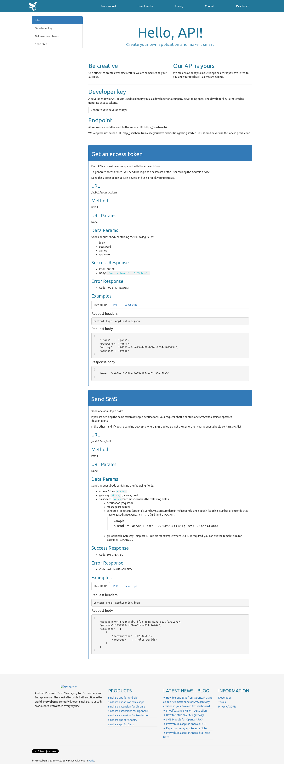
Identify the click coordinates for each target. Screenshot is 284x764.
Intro (38, 20)
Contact (209, 6)
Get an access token (47, 36)
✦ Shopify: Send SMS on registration (185, 710)
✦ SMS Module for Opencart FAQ (183, 719)
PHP (115, 304)
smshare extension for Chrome (126, 706)
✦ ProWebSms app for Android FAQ (184, 724)
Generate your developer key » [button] (109, 109)
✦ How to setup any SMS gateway (183, 715)
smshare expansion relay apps (126, 702)
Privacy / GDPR (227, 706)
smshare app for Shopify (122, 719)
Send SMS (41, 44)
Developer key (44, 28)
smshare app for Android (123, 697)
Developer (224, 697)
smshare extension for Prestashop (128, 715)
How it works (145, 6)
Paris (91, 760)
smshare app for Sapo (121, 724)
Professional (108, 6)
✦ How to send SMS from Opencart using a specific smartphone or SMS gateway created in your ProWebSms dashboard (188, 702)
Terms (222, 702)
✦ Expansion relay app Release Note (185, 728)
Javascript (131, 304)
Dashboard (242, 6)
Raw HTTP (100, 304)
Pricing (179, 6)
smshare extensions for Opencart (128, 711)
